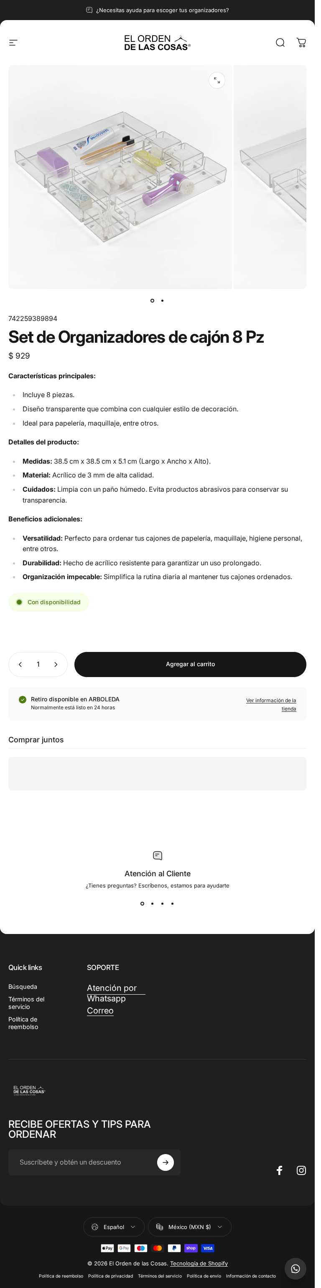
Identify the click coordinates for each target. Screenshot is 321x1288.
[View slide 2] (153, 904)
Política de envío (204, 1276)
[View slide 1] (143, 904)
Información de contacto (251, 1276)
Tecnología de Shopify (199, 1263)
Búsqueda (22, 986)
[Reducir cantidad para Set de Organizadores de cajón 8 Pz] (18, 664)
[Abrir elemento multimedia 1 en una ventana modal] (217, 80)
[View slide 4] (173, 904)
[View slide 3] (163, 904)
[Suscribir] (165, 1162)
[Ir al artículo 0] (153, 301)
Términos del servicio (26, 1003)
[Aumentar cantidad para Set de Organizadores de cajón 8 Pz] (57, 664)
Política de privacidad (110, 1276)
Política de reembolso (23, 1023)
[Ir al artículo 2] (163, 301)
